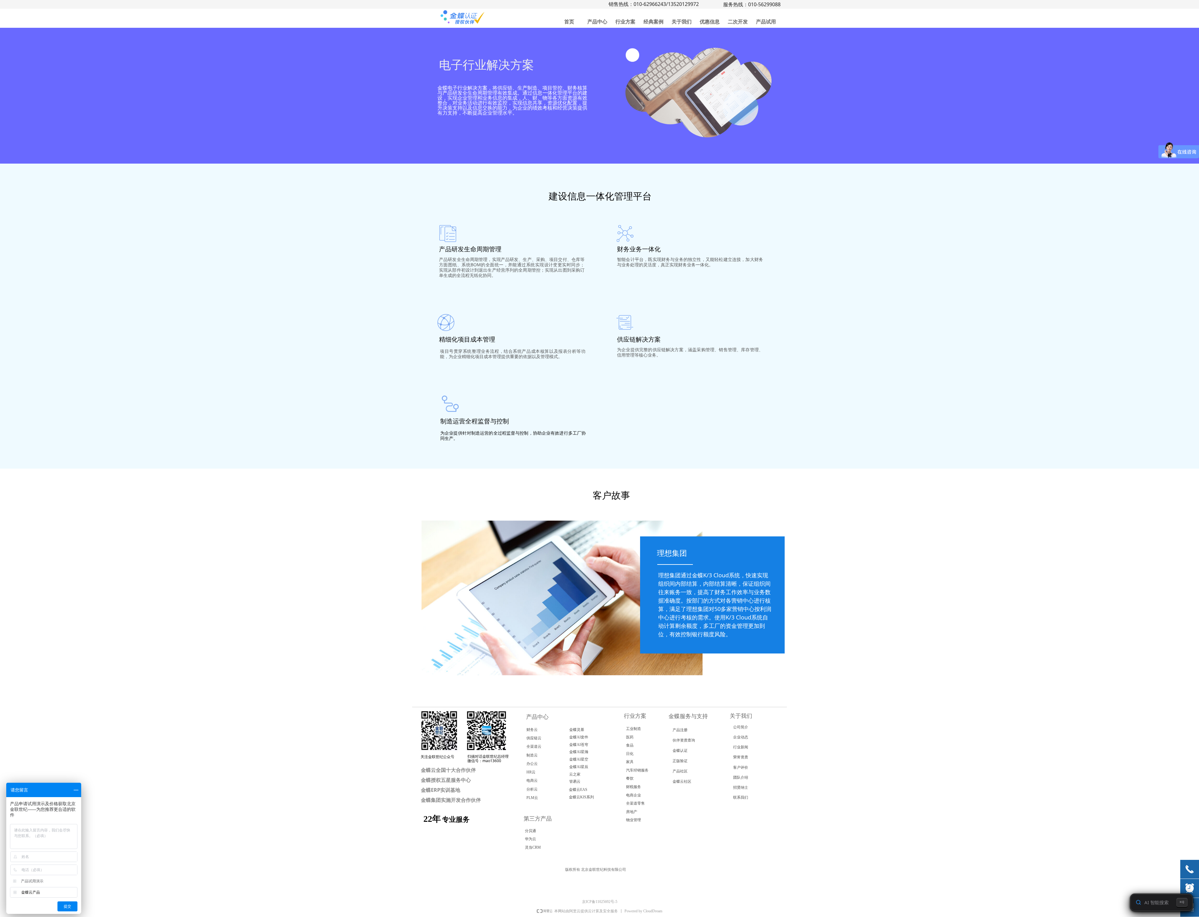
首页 (569, 21)
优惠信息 (710, 21)
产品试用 (766, 21)
